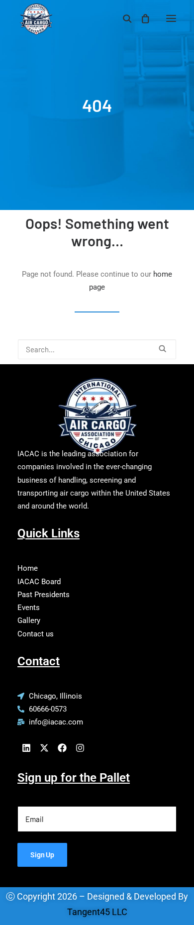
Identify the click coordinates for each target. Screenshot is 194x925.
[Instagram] (80, 748)
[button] (171, 18)
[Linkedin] (26, 748)
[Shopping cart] (141, 18)
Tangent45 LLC (97, 912)
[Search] (123, 18)
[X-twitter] (44, 748)
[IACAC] (35, 15)
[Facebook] (62, 748)
